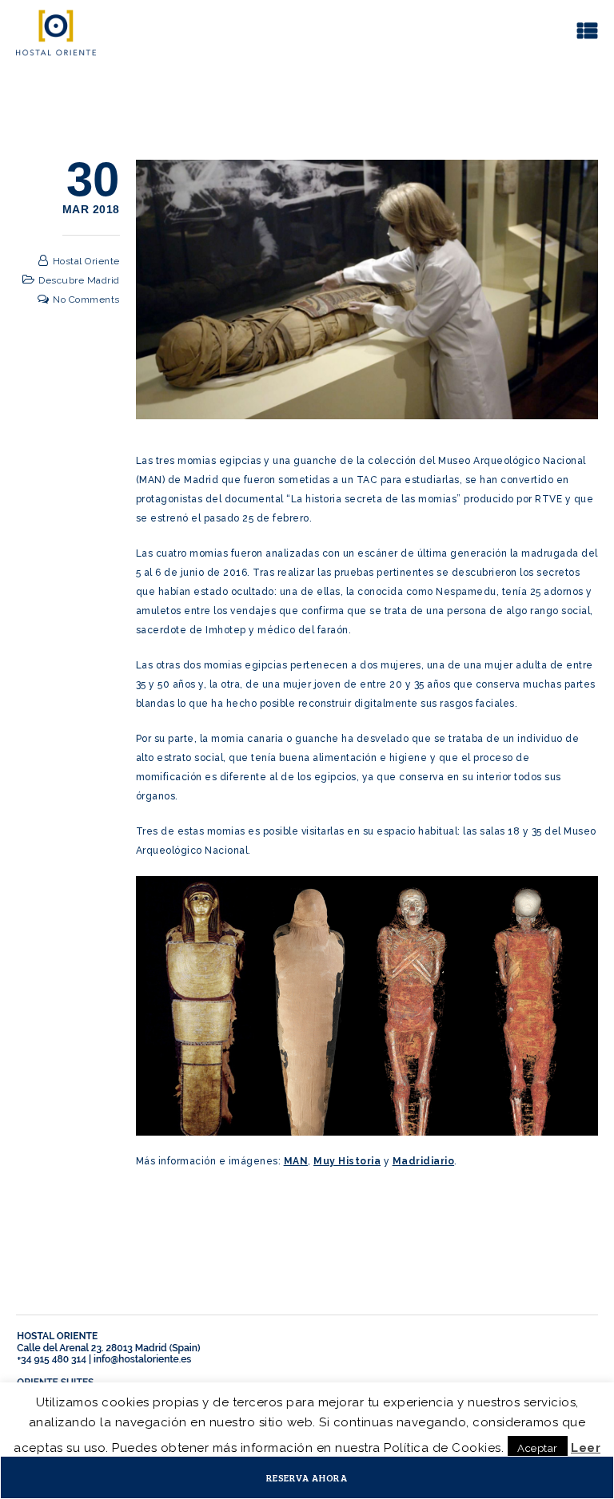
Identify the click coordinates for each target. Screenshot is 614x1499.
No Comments (86, 299)
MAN (296, 1161)
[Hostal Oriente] (56, 32)
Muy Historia (347, 1161)
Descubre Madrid (79, 280)
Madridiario (424, 1161)
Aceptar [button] (537, 1448)
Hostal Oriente (86, 261)
